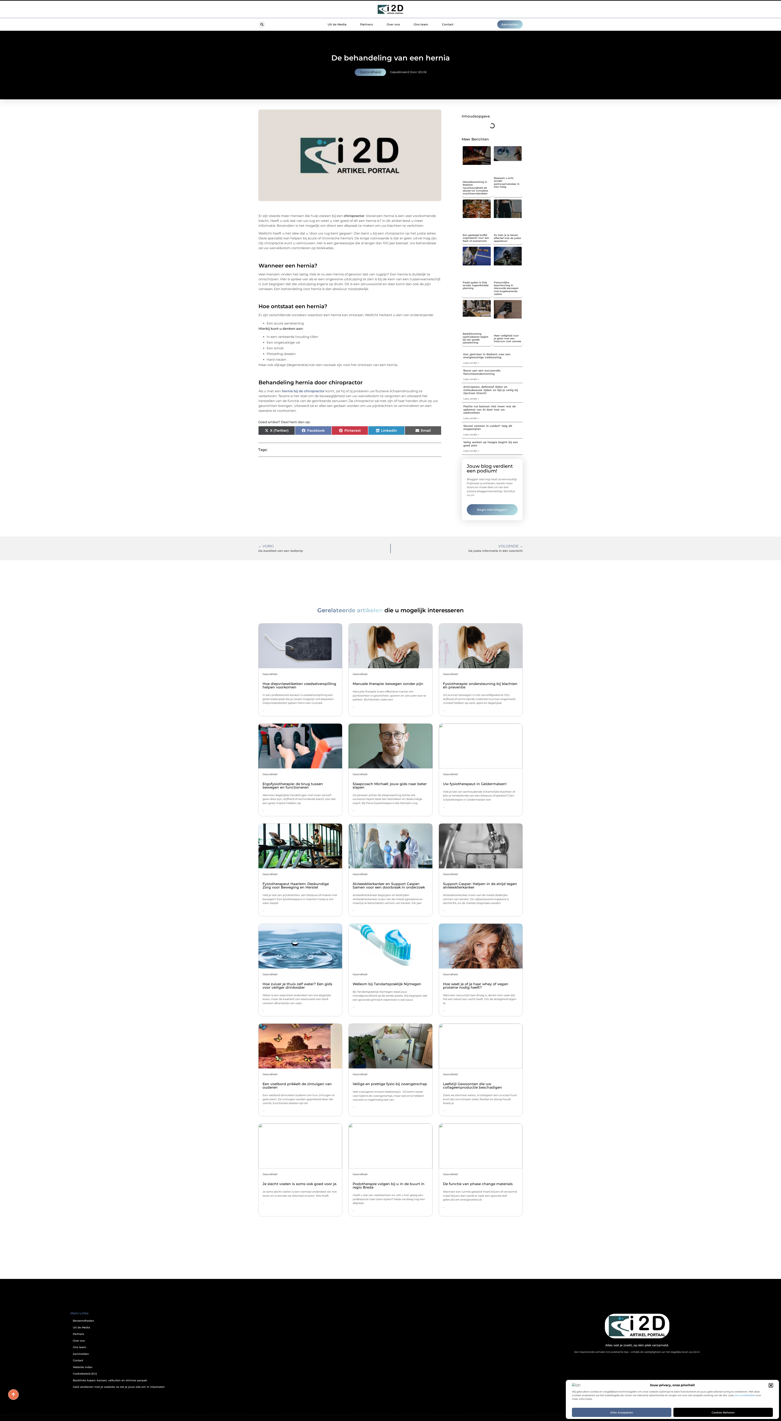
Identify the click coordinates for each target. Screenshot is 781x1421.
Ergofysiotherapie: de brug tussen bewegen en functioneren (293, 785)
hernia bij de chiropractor (303, 391)
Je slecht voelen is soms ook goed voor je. (300, 1184)
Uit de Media (337, 24)
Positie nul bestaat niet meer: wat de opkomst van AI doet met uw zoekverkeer (489, 409)
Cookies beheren (723, 1412)
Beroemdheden (83, 1320)
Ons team (421, 24)
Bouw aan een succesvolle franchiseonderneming (482, 372)
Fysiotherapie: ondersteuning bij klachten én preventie (480, 685)
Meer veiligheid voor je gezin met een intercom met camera (507, 338)
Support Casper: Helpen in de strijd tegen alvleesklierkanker (480, 885)
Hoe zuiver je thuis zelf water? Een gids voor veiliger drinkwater (297, 985)
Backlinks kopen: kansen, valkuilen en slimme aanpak (110, 1380)
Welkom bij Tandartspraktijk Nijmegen (387, 984)
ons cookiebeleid (744, 1395)
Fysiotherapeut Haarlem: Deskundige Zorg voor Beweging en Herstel (296, 885)
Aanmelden (81, 1353)
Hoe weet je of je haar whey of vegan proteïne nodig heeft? (475, 985)
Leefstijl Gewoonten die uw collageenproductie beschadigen (472, 1085)
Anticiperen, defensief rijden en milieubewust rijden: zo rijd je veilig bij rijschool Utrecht (490, 390)
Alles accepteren (621, 1412)
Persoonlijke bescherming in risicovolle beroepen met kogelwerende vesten (506, 288)
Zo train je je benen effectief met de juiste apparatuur (507, 237)
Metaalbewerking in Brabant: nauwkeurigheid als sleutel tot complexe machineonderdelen (475, 187)
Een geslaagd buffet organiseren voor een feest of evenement (476, 237)
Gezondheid (370, 72)
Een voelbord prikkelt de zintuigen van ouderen (297, 1085)
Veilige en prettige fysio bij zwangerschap (390, 1084)
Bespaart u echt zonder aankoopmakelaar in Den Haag (506, 182)
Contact (448, 24)
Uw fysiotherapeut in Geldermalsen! (475, 784)
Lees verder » (471, 362)
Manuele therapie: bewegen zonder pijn (388, 684)
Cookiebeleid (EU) (85, 1373)
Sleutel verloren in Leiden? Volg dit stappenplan (487, 427)
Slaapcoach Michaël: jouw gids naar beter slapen (390, 785)
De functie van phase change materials (478, 1184)
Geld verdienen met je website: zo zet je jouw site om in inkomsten (119, 1386)
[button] (771, 1385)
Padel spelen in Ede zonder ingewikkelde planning (476, 285)
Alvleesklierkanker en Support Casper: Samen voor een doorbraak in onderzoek (389, 885)
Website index (82, 1367)
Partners (366, 24)
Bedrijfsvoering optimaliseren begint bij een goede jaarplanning (475, 338)
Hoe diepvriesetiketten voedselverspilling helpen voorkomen (299, 685)
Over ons (393, 24)
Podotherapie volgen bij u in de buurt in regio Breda (388, 1185)
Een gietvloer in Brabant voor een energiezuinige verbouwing (486, 356)
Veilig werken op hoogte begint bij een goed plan (490, 443)
